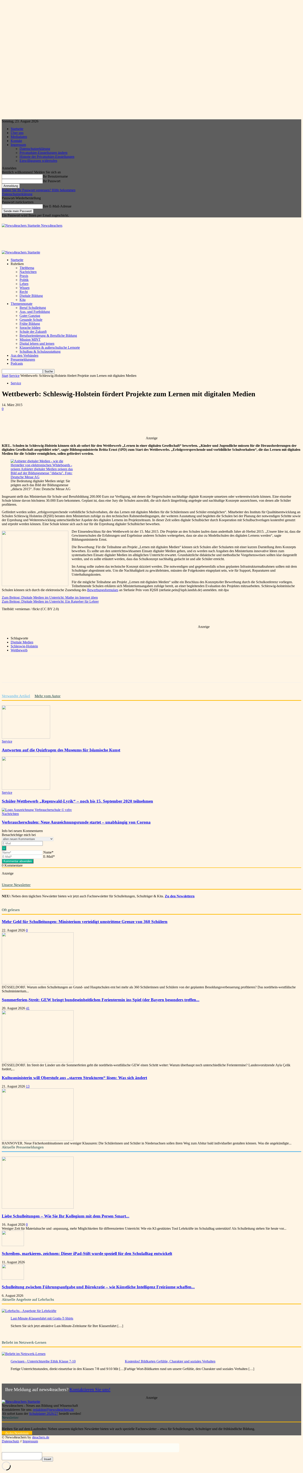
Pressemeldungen (23, 359)
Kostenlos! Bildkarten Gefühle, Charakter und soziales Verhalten (170, 1361)
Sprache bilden (30, 327)
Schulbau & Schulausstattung (40, 351)
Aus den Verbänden (24, 355)
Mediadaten (19, 137)
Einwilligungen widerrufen (38, 161)
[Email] (105, 423)
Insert (47, 1459)
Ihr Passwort (51, 181)
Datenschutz (10, 1441)
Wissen (25, 288)
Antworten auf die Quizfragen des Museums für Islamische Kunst (61, 750)
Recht (24, 292)
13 (28, 1086)
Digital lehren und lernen (37, 343)
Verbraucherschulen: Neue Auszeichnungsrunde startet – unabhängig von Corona (76, 822)
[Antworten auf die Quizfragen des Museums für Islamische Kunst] (26, 737)
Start (5, 375)
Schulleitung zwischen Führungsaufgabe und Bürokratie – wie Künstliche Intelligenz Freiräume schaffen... (98, 1287)
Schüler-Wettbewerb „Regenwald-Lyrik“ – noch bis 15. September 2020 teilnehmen (77, 801)
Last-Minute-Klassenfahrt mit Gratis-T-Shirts (42, 1318)
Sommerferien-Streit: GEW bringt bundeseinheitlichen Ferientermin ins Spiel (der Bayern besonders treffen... (100, 999)
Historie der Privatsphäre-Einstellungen (47, 157)
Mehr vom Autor (48, 696)
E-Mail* (49, 856)
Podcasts (17, 363)
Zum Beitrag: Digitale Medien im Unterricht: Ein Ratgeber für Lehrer (50, 601)
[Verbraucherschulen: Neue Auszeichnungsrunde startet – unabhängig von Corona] (37, 810)
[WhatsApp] (74, 423)
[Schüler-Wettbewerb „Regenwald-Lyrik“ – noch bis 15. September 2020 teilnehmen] (26, 788)
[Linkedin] (90, 423)
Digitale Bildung (31, 296)
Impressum (18, 145)
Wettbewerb (19, 650)
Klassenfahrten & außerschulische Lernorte (50, 347)
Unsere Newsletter (16, 885)
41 (28, 1008)
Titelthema (27, 268)
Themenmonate (21, 304)
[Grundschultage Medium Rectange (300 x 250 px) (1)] (35, 585)
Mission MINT (30, 339)
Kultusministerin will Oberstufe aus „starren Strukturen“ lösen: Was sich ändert (74, 1077)
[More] (138, 423)
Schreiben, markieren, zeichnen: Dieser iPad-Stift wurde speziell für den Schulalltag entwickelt (87, 1253)
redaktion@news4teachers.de (53, 1409)
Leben (24, 284)
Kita (23, 300)
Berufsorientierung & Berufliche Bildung (48, 335)
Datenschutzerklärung (35, 149)
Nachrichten (28, 272)
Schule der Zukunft (33, 331)
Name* (48, 852)
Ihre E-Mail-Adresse (57, 206)
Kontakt (16, 141)
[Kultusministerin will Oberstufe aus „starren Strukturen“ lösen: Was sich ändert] (38, 1139)
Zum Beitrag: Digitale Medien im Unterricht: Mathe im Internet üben (50, 597)
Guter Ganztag (30, 315)
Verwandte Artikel (16, 696)
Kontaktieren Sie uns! (89, 1389)
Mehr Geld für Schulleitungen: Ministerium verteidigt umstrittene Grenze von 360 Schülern (84, 921)
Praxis (24, 276)
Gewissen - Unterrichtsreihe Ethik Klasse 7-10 (43, 1361)
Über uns (17, 133)
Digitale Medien (22, 642)
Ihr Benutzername (55, 176)
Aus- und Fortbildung (35, 312)
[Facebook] (42, 423)
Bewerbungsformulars (102, 590)
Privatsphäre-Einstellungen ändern (43, 153)
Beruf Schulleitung (33, 308)
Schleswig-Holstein (24, 646)
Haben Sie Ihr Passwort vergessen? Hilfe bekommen (38, 190)
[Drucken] (121, 423)
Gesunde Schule (31, 319)
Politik (24, 280)
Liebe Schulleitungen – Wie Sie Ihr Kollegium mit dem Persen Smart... (65, 1216)
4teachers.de (40, 1437)
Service (14, 375)
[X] (58, 423)
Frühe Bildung (30, 323)
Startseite (17, 129)
